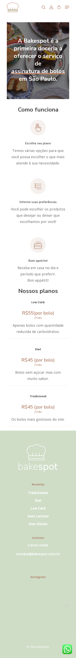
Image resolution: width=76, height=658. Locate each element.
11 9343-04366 (38, 545)
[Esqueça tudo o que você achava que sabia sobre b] (17, 613)
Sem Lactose (38, 516)
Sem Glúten (38, 524)
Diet (38, 500)
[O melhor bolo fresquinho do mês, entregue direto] (59, 593)
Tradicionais (38, 493)
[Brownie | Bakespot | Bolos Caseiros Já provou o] (38, 613)
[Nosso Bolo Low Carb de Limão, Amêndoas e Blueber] (38, 593)
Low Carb (38, 508)
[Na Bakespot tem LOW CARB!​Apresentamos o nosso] (59, 613)
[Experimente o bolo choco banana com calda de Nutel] (17, 593)
